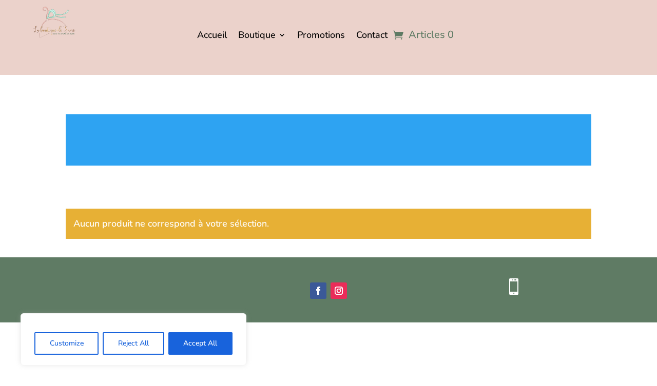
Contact (372, 36)
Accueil (212, 36)
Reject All (133, 343)
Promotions (321, 36)
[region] (133, 339)
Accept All (200, 343)
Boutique (257, 36)
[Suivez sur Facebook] (318, 290)
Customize (67, 343)
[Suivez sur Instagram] (339, 290)
